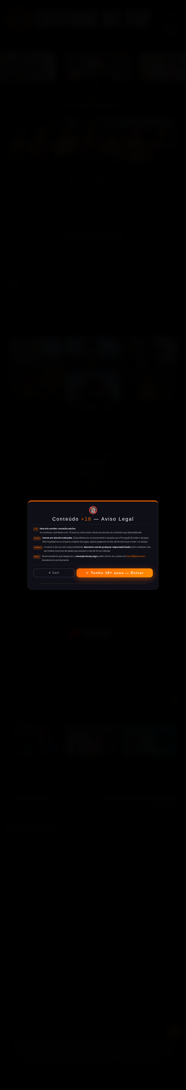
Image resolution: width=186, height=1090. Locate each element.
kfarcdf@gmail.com (135, 556)
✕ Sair (53, 572)
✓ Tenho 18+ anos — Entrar (115, 573)
